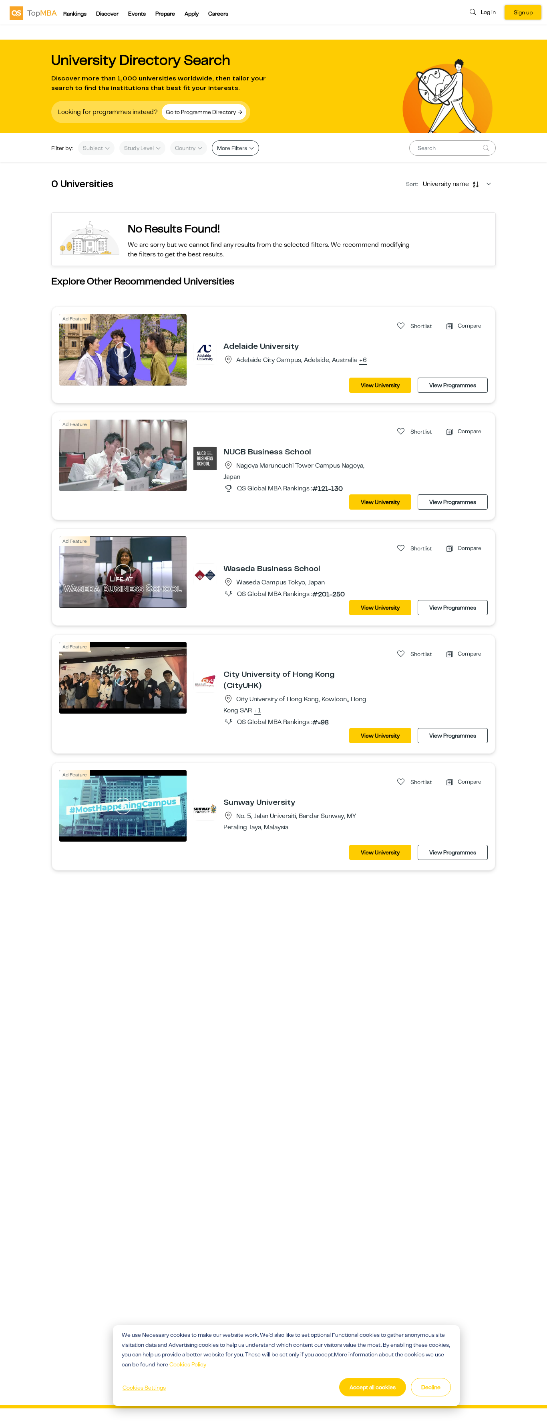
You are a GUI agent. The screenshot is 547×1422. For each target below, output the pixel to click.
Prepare (165, 13)
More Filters (232, 148)
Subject (93, 148)
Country (186, 148)
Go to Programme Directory (201, 112)
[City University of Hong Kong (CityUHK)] (205, 680)
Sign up (523, 12)
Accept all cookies (373, 1387)
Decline (430, 1387)
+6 (363, 360)
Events (137, 13)
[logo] (33, 13)
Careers (218, 13)
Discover (107, 13)
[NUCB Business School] (205, 458)
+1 (257, 710)
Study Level (139, 148)
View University (380, 385)
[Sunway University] (205, 808)
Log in (488, 12)
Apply (192, 13)
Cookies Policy (187, 1364)
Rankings (74, 13)
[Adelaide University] (205, 352)
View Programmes (452, 385)
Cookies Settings (144, 1387)
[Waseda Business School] (205, 575)
